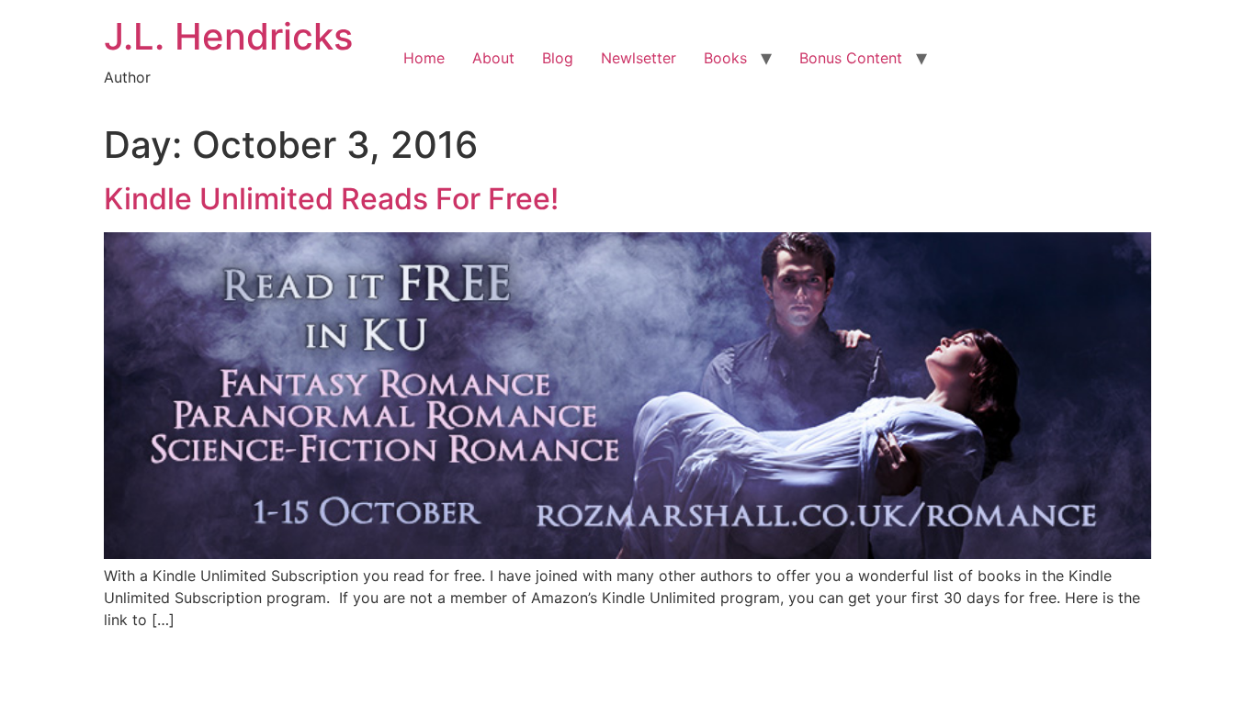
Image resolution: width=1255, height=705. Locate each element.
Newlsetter (638, 58)
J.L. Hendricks (228, 36)
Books (725, 58)
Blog (557, 58)
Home (424, 58)
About (493, 58)
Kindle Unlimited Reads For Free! (331, 199)
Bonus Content (850, 58)
